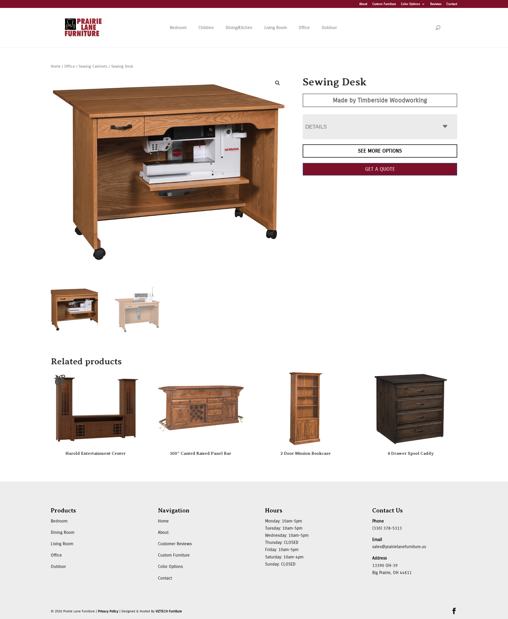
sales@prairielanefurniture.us (399, 546)
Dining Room (62, 532)
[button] (277, 83)
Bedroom (178, 27)
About (363, 4)
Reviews (435, 4)
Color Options (410, 4)
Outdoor (329, 27)
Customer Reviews (175, 543)
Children (206, 27)
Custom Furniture (384, 4)
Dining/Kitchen (239, 27)
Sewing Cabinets (93, 66)
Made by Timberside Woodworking (380, 100)
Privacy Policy (108, 611)
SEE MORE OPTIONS (380, 151)
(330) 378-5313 (387, 528)
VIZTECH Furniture (169, 611)
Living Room (275, 27)
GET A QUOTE (380, 169)
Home (56, 66)
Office (304, 27)
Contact (451, 4)
